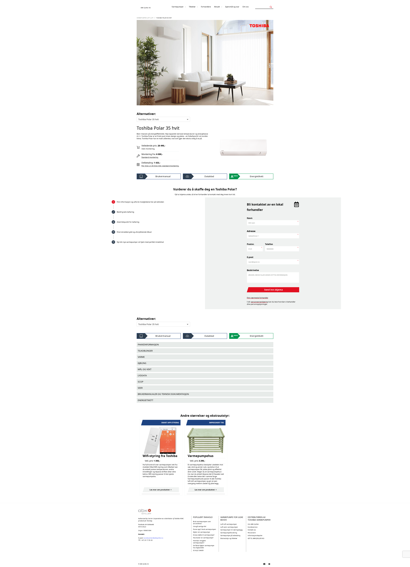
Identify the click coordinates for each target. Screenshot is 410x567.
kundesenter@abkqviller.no (153, 538)
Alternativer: (146, 114)
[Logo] (146, 7)
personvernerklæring (259, 302)
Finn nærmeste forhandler (257, 298)
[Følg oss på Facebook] (264, 564)
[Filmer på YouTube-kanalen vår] (269, 564)
